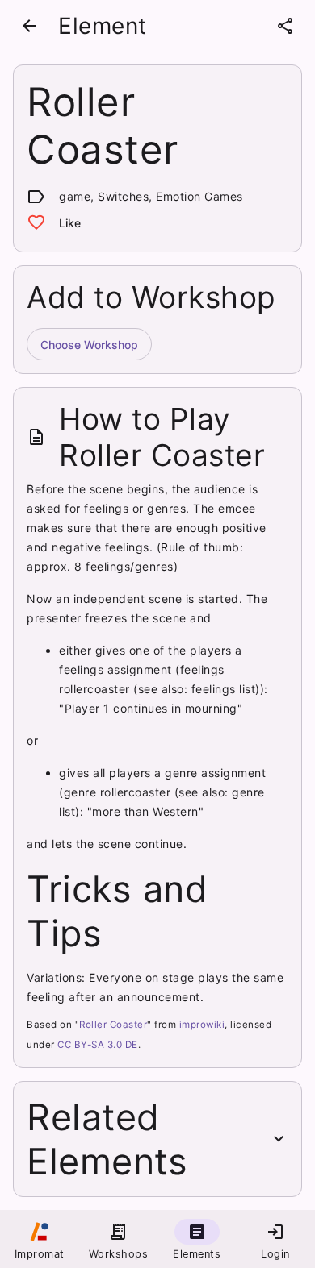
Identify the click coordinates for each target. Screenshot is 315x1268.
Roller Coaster (113, 1024)
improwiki (202, 1024)
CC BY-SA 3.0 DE (97, 1044)
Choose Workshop (89, 344)
